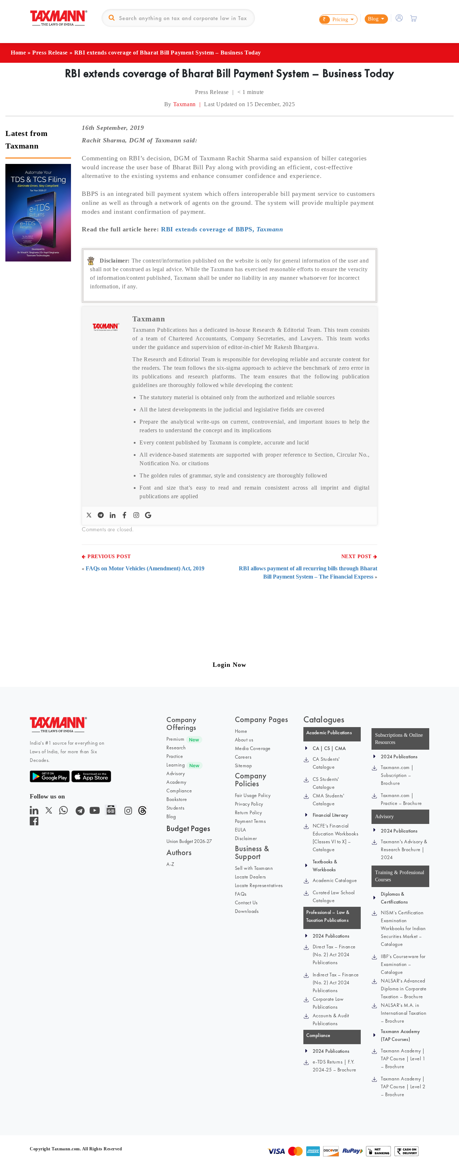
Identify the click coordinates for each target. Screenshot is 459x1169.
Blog (171, 816)
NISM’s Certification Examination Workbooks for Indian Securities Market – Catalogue (403, 928)
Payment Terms (250, 821)
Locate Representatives (259, 885)
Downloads (247, 911)
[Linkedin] (113, 515)
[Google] (149, 515)
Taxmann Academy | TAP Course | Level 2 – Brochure (403, 1086)
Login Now (229, 664)
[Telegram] (102, 515)
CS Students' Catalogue (326, 783)
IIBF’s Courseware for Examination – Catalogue (403, 964)
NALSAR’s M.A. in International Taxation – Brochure (403, 1013)
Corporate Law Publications (328, 1003)
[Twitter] (90, 515)
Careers (243, 757)
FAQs (241, 894)
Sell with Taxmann (254, 868)
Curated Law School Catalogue (334, 896)
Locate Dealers (250, 876)
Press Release (50, 53)
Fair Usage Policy (253, 795)
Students (175, 808)
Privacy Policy (249, 804)
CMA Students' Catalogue (329, 799)
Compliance (179, 790)
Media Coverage (253, 748)
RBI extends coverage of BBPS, (222, 229)
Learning (175, 765)
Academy (176, 782)
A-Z (170, 864)
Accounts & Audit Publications (331, 1019)
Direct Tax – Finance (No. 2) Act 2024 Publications (334, 954)
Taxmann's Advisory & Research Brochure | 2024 (404, 849)
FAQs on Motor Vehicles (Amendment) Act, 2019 (145, 568)
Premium (175, 739)
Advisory (175, 773)
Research (176, 747)
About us (244, 739)
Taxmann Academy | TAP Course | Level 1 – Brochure (403, 1058)
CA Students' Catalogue (326, 763)
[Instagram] (137, 515)
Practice (174, 756)
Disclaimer (246, 838)
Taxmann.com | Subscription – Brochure (397, 775)
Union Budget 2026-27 (189, 841)
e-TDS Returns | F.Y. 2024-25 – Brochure (334, 1066)
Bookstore (176, 799)
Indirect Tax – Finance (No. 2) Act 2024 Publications (336, 982)
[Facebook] (125, 515)
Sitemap (243, 765)
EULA (240, 829)
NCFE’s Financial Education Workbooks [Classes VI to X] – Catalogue (336, 837)
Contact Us (246, 902)
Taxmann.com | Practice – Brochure (401, 799)
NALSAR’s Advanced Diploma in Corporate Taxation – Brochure (403, 988)
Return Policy (248, 812)
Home (18, 53)
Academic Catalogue (335, 880)
